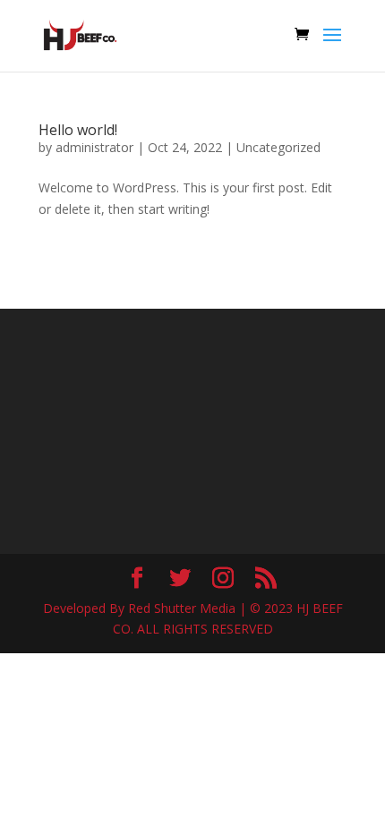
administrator (94, 147)
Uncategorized (278, 147)
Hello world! (77, 130)
